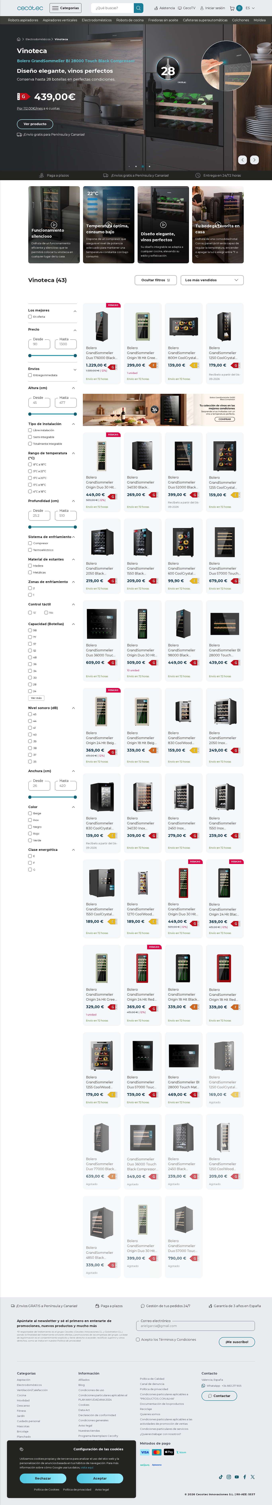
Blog (81, 1384)
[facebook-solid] (244, 1477)
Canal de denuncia (152, 1383)
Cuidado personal (28, 1421)
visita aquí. (87, 1467)
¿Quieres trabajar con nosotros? (160, 1434)
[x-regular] (252, 1477)
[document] (212, 280)
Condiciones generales (93, 1420)
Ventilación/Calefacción (32, 1390)
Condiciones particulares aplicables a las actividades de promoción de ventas (166, 1421)
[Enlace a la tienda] (30, 8)
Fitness (21, 1410)
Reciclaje (146, 1409)
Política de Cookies (46, 1489)
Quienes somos (150, 1414)
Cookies (83, 1404)
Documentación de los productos (162, 1403)
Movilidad (23, 1400)
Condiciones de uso (91, 1390)
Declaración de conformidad (97, 1415)
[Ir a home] (19, 39)
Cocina (21, 1395)
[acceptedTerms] (138, 1339)
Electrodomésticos (29, 1384)
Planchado (24, 1436)
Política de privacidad (154, 1389)
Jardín (21, 1415)
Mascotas (23, 1426)
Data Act (84, 1410)
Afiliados (83, 1379)
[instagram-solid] (228, 1477)
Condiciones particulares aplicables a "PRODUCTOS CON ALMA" (164, 1396)
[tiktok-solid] (220, 1477)
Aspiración (23, 1379)
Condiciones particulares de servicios (164, 1428)
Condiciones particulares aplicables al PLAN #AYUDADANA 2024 (102, 1397)
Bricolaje (22, 1431)
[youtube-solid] (236, 1477)
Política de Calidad (152, 1378)
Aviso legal (85, 1425)
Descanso (23, 1405)
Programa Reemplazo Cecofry (98, 1435)
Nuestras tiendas (89, 1430)
